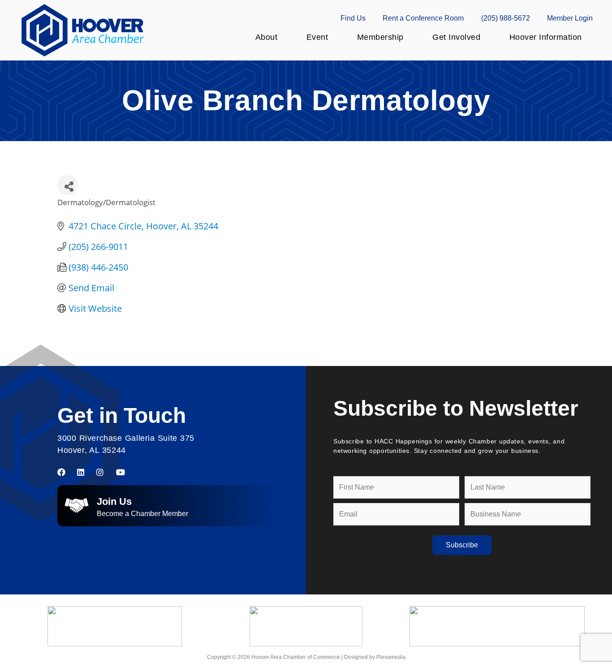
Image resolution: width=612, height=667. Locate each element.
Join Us (114, 501)
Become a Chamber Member (142, 513)
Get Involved (456, 37)
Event (317, 37)
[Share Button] (67, 185)
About (266, 37)
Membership (380, 37)
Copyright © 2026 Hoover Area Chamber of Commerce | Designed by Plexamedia (306, 657)
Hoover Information (545, 37)
